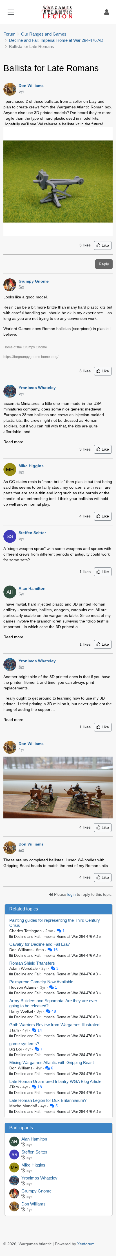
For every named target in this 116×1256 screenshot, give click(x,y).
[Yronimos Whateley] (14, 1181)
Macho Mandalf (23, 1106)
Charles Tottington (26, 931)
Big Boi (16, 1049)
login (71, 894)
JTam (14, 1030)
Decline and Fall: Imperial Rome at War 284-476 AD (56, 937)
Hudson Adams (23, 987)
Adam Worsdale (24, 968)
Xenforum (86, 1244)
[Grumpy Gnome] (14, 1194)
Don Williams (21, 949)
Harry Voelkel (21, 1011)
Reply (104, 264)
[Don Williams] (14, 1207)
